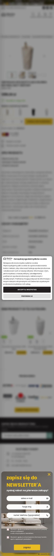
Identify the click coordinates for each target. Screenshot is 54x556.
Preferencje (27, 296)
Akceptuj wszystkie (27, 289)
